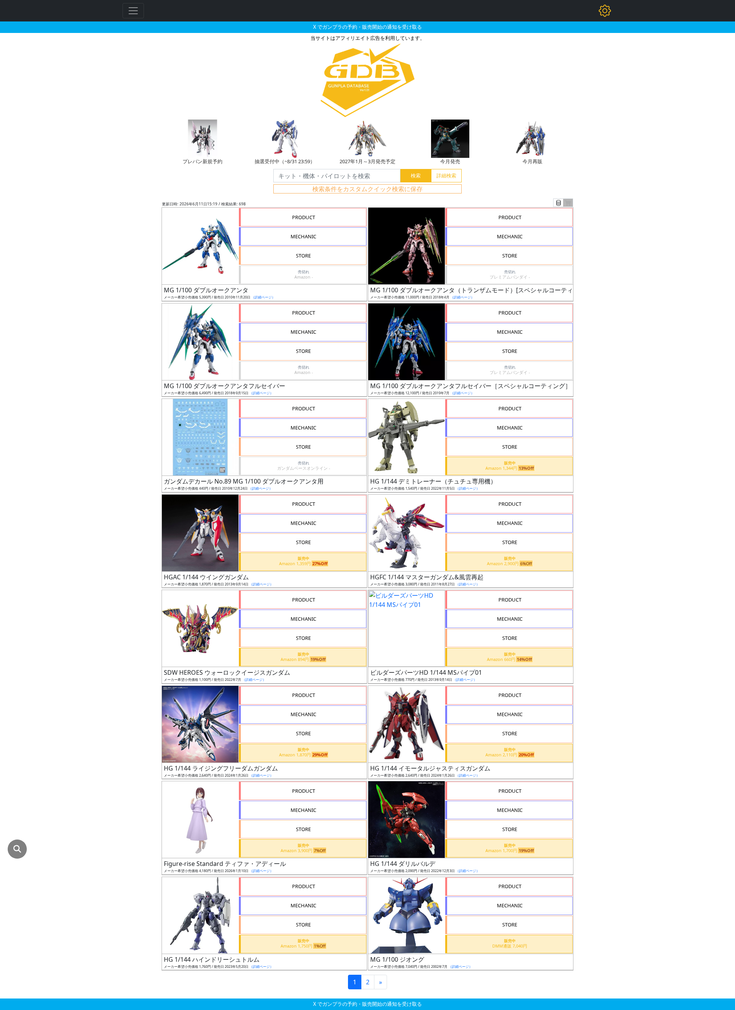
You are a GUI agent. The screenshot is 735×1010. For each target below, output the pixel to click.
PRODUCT (303, 217)
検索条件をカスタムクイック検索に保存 (367, 189)
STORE (303, 255)
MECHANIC (303, 236)
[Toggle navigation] (133, 10)
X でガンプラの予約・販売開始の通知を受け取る (367, 26)
